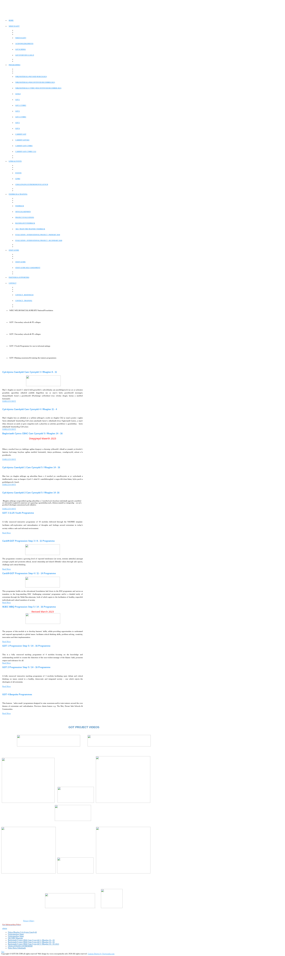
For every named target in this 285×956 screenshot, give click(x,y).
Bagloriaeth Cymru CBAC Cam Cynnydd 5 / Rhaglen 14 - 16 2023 (33, 944)
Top (2, 952)
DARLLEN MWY (9, 401)
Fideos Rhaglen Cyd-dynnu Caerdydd (22, 932)
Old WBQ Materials (15, 938)
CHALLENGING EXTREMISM (20, 946)
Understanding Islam (16, 934)
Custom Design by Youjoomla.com (101, 954)
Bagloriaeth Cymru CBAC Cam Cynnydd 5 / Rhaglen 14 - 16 (31, 940)
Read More (6, 533)
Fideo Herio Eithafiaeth (17, 948)
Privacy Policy (28, 921)
